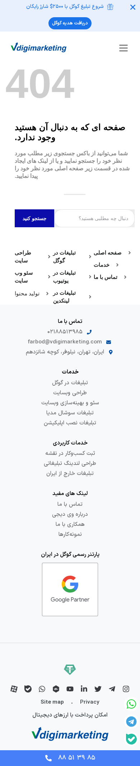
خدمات (70, 372)
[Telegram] (131, 721)
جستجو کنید (35, 218)
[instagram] (126, 689)
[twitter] (98, 689)
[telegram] (112, 689)
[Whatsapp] (131, 704)
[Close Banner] (132, 7)
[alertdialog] (70, 16)
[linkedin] (84, 689)
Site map (52, 702)
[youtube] (70, 689)
